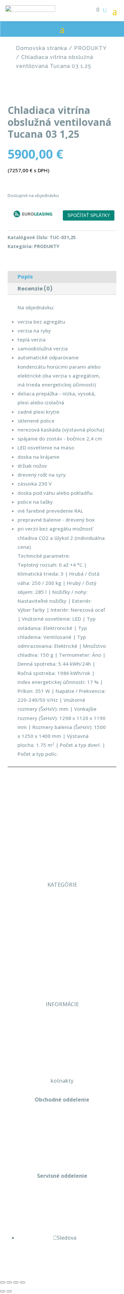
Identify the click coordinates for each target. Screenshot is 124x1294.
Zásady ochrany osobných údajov (62, 1051)
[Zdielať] (16, 1282)
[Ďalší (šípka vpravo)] (9, 1291)
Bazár (62, 960)
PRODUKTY (90, 48)
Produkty (62, 932)
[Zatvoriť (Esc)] (22, 1282)
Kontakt (62, 975)
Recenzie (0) (35, 288)
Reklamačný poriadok (62, 1037)
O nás (62, 903)
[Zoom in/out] (2, 1282)
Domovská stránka (41, 48)
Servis (62, 946)
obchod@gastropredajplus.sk (62, 1142)
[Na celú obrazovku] (9, 1282)
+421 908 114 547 (62, 1128)
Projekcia (62, 918)
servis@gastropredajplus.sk (62, 1218)
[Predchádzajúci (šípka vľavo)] (2, 1291)
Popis (25, 277)
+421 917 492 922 (62, 1204)
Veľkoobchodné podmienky (62, 1023)
